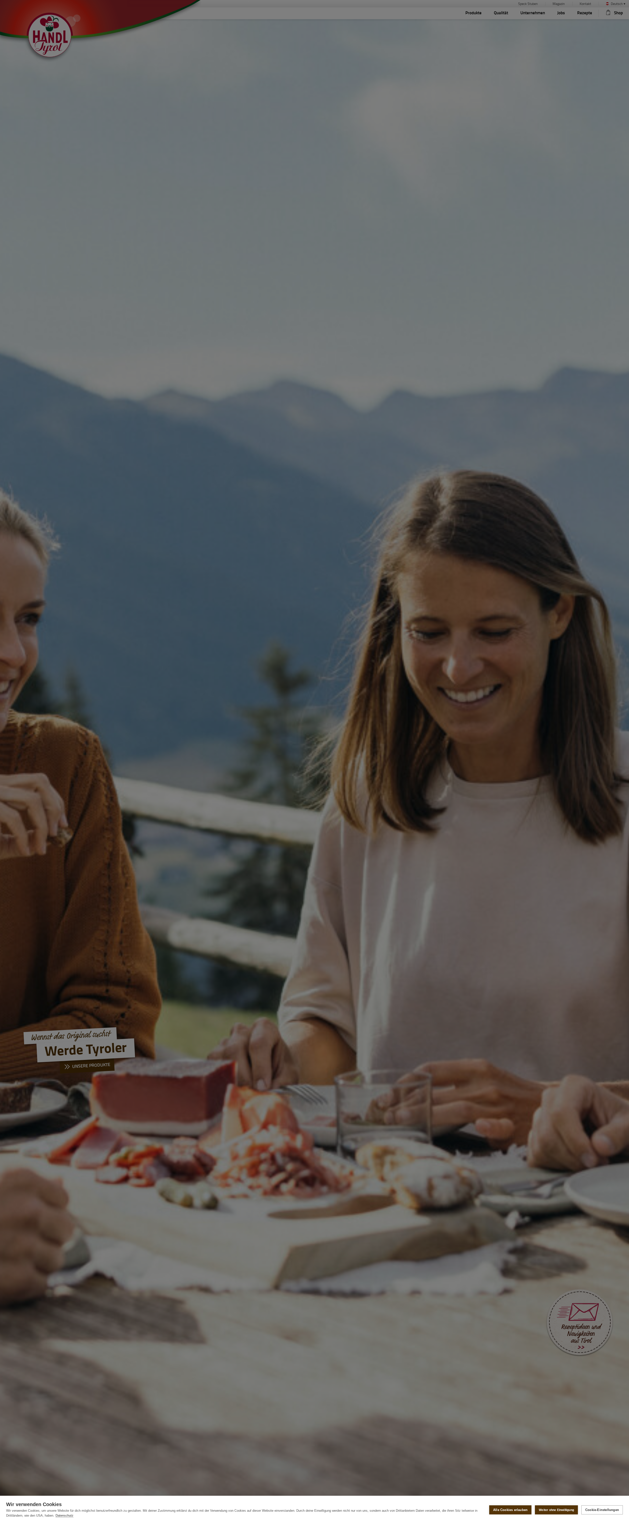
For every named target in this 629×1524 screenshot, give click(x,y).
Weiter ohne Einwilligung (556, 1510)
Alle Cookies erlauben (510, 1510)
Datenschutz (64, 1515)
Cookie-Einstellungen (602, 1510)
